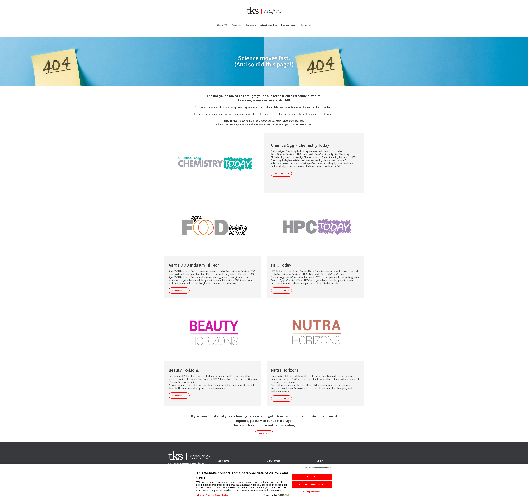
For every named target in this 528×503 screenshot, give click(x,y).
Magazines (236, 25)
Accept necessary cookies (311, 484)
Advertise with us (268, 25)
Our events (251, 25)
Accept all (312, 476)
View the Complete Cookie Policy (212, 495)
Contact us (306, 25)
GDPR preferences (311, 492)
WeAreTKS (222, 25)
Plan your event (288, 25)
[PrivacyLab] (283, 495)
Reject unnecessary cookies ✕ (317, 468)
